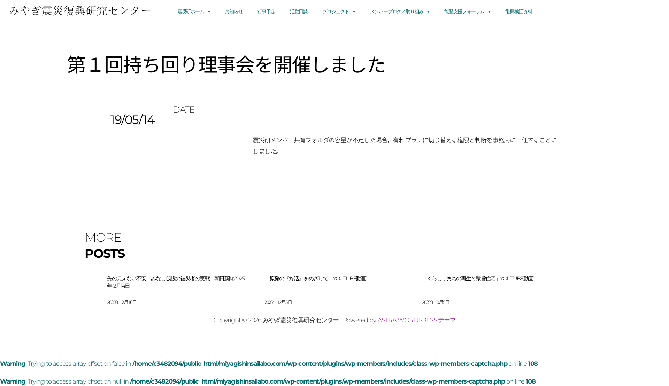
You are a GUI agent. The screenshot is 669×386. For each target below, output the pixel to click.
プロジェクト (335, 11)
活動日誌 (299, 11)
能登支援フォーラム (464, 11)
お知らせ (234, 11)
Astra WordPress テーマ (417, 320)
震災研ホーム (190, 11)
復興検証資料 (518, 11)
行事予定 (266, 11)
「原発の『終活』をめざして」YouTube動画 (315, 278)
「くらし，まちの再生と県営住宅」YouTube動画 (477, 278)
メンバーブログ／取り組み (397, 11)
